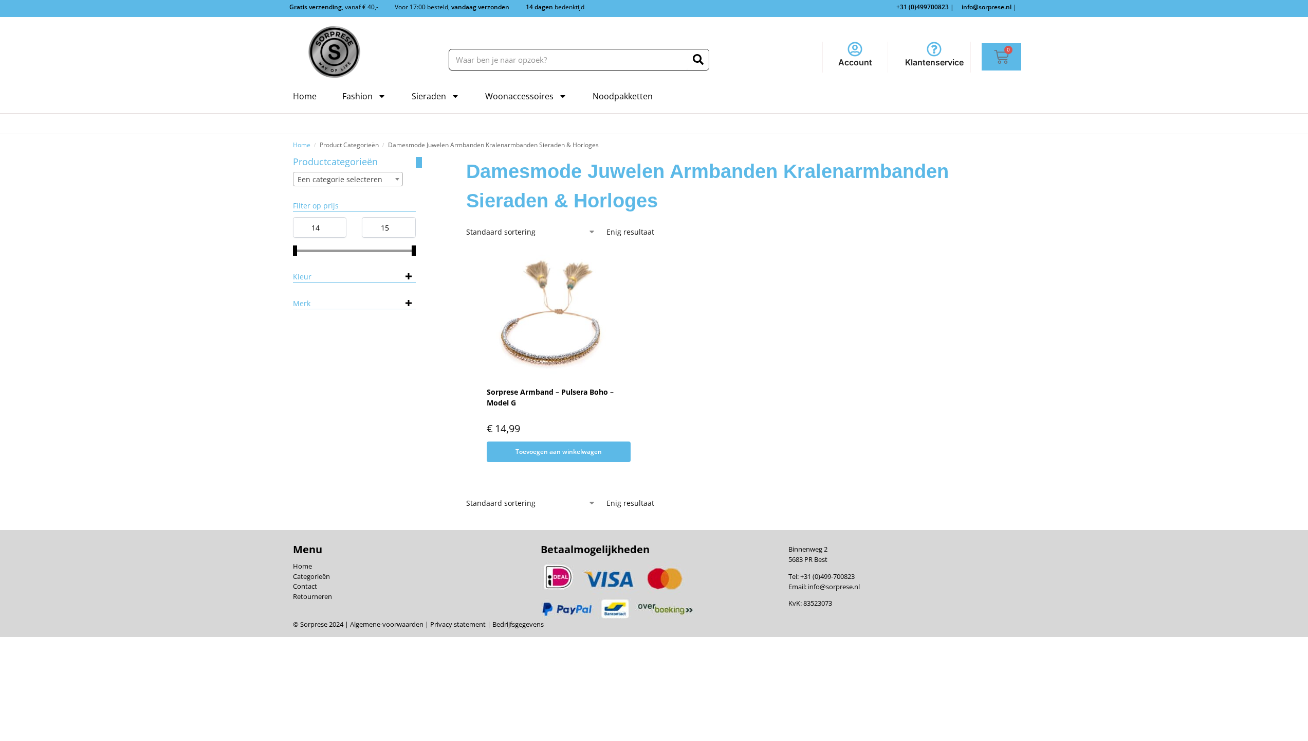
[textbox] (347, 179)
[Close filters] (419, 162)
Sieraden (429, 96)
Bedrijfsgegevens (517, 624)
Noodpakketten (623, 96)
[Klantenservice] (934, 49)
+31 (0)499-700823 (827, 576)
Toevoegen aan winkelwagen (558, 451)
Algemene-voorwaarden (386, 624)
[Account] (855, 49)
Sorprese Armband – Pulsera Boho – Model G (550, 397)
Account (855, 62)
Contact (305, 586)
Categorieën (311, 576)
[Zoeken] (698, 59)
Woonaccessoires (519, 96)
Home (305, 96)
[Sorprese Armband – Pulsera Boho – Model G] (552, 314)
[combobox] (348, 179)
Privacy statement (457, 624)
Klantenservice (934, 62)
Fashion (357, 96)
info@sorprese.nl (834, 586)
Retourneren (312, 596)
